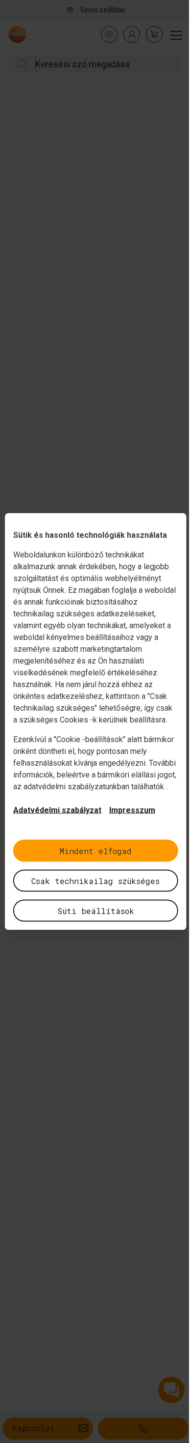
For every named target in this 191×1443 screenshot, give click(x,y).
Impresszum (132, 810)
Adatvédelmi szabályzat (57, 810)
